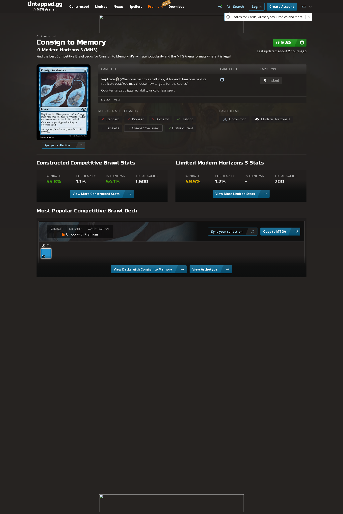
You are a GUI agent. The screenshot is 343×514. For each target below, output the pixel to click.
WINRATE (53, 176)
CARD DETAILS (230, 111)
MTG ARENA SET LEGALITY (118, 111)
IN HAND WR (115, 176)
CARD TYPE (268, 69)
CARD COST (229, 69)
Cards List (48, 36)
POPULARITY (86, 176)
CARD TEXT (109, 69)
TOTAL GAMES (147, 176)
